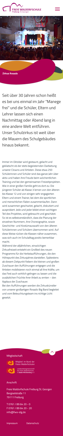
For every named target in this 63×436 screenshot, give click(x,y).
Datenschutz (32, 423)
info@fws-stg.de (16, 412)
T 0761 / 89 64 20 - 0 (18, 404)
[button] (52, 352)
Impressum (12, 423)
